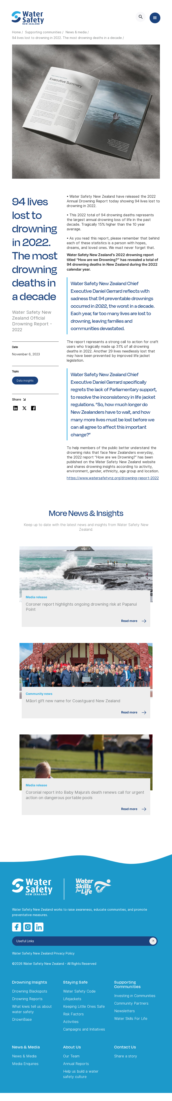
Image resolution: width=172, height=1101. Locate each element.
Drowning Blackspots (29, 991)
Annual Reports (76, 1064)
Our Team (71, 1056)
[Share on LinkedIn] (15, 408)
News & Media (24, 1056)
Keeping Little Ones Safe (84, 1006)
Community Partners (131, 1003)
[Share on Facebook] (33, 408)
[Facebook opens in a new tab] (16, 927)
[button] (155, 18)
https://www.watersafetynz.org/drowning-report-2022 (113, 478)
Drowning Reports (27, 999)
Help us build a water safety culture (81, 1074)
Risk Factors (73, 1014)
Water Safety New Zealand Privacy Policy (43, 953)
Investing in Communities (134, 996)
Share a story (125, 1056)
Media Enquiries (25, 1064)
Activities (71, 1022)
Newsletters (124, 1011)
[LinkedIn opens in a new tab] (38, 927)
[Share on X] (24, 408)
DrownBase (22, 1019)
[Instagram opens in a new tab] (27, 927)
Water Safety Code (79, 991)
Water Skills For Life (130, 1018)
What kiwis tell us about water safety (32, 1009)
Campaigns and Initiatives (84, 1029)
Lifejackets (72, 999)
